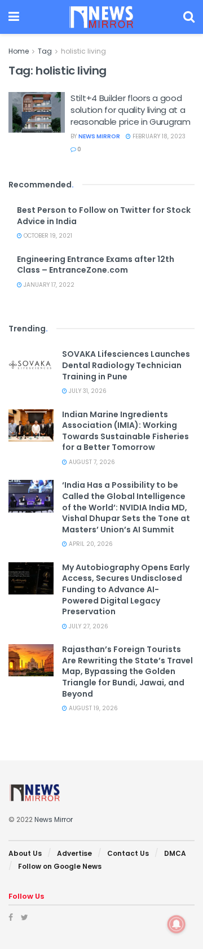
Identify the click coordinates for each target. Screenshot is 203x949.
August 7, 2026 (91, 462)
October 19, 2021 (47, 235)
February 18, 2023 (158, 136)
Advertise (74, 853)
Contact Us (128, 853)
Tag (45, 51)
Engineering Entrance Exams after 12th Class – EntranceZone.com (95, 264)
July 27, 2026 (87, 626)
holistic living (83, 51)
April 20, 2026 (90, 544)
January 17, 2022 (48, 285)
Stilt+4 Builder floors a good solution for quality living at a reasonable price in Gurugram (130, 110)
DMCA (175, 853)
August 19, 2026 (92, 708)
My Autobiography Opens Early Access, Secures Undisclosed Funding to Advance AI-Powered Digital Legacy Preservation (125, 589)
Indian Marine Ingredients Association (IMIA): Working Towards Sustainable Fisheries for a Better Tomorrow (125, 431)
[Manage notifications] (176, 924)
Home (18, 51)
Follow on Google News (60, 866)
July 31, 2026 (87, 391)
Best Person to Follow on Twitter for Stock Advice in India (104, 215)
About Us (25, 853)
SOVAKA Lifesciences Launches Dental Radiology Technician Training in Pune (126, 365)
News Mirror (99, 136)
